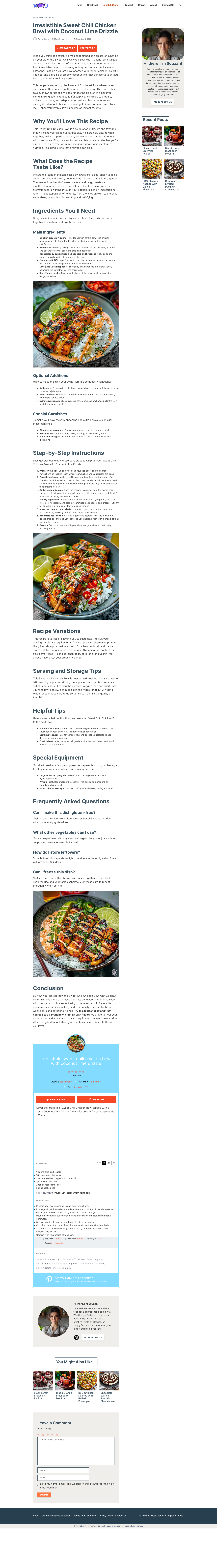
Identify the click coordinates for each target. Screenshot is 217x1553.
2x (108, 1162)
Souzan (46, 39)
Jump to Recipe (66, 48)
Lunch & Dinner (111, 5)
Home (79, 5)
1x (104, 1162)
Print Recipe (87, 48)
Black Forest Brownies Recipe (41, 1395)
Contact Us (168, 5)
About (153, 5)
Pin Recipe (98, 1099)
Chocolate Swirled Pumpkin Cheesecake (107, 1397)
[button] (180, 5)
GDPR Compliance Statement (56, 1516)
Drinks (141, 5)
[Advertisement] (76, 1139)
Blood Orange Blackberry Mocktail (64, 1395)
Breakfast (92, 5)
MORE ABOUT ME (93, 1337)
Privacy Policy (106, 1516)
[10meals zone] (40, 5)
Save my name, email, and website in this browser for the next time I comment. (77, 1485)
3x (113, 1162)
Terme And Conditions (85, 1516)
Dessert (128, 5)
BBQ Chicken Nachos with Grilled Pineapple (86, 1397)
